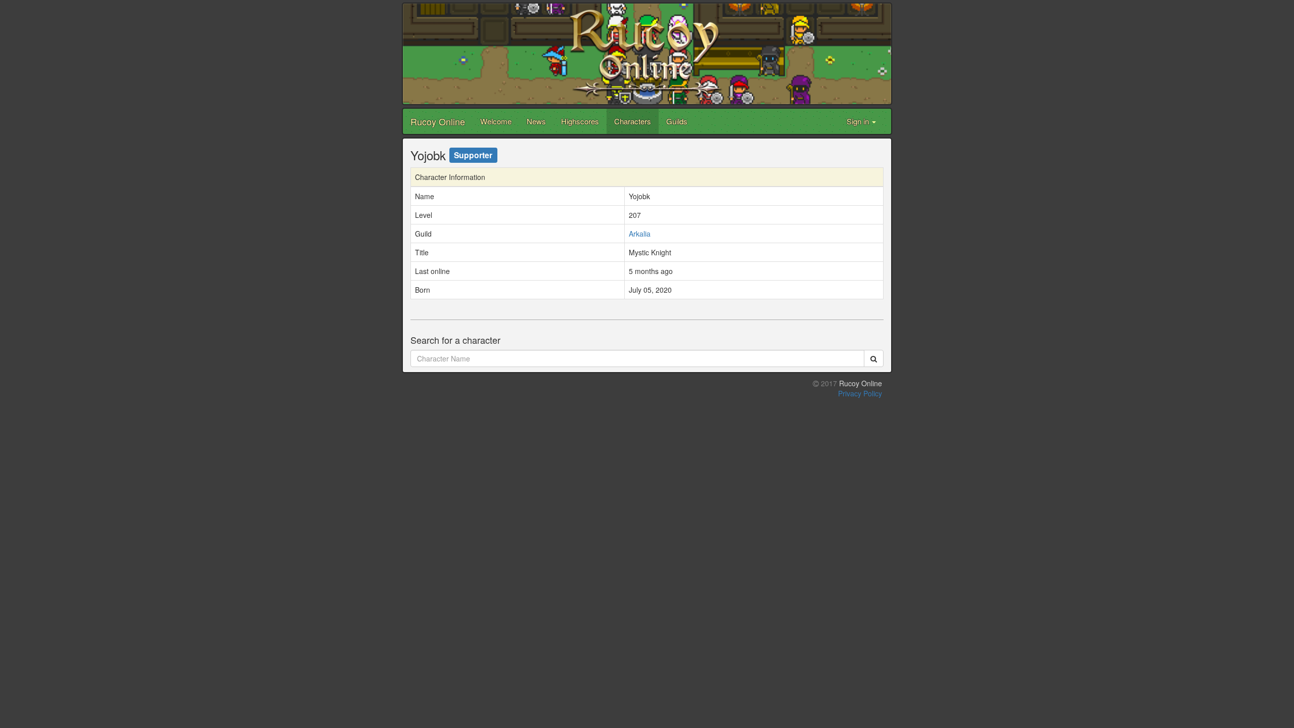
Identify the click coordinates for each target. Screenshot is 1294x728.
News (536, 121)
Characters (632, 121)
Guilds (676, 121)
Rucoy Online (437, 121)
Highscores (580, 121)
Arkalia (640, 234)
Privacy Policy (860, 393)
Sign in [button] (859, 121)
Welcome (496, 121)
